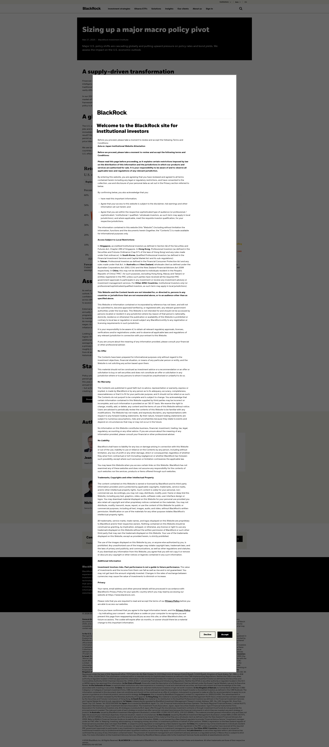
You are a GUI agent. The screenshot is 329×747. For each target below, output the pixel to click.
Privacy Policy (172, 601)
